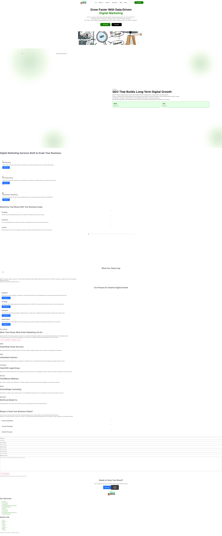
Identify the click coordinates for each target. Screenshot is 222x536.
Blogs (121, 2)
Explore (80, 42)
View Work (116, 24)
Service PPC (5, 504)
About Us (101, 2)
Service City (114, 2)
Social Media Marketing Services (9, 505)
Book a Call (107, 487)
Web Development (6, 507)
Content (4, 501)
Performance (5, 502)
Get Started (105, 24)
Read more (5, 297)
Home (96, 2)
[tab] (1, 340)
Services (107, 2)
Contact (125, 2)
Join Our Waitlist (115, 487)
